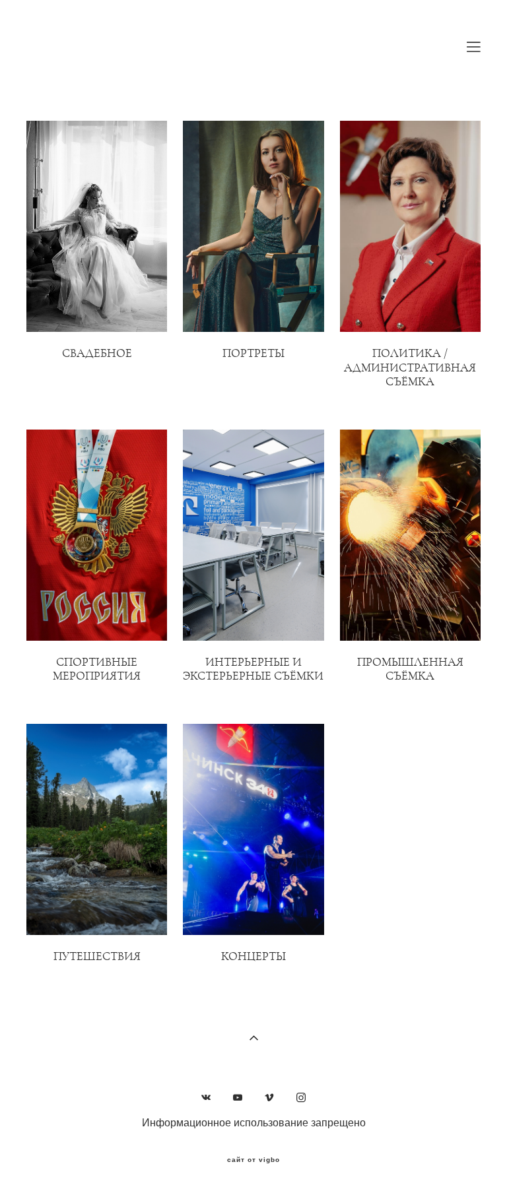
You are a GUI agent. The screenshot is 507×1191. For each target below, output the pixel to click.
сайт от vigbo (253, 1160)
